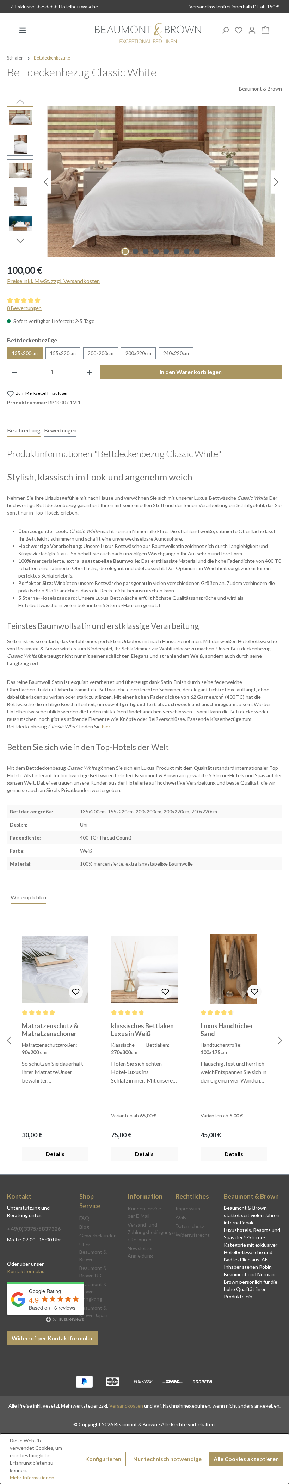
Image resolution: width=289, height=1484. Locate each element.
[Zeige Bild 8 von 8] (197, 251)
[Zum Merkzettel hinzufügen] (76, 992)
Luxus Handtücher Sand (227, 1029)
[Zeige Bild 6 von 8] (176, 251)
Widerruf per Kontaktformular (52, 1338)
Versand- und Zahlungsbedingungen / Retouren (152, 1232)
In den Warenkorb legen (191, 371)
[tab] (24, 430)
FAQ (84, 1218)
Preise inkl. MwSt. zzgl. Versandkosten (53, 281)
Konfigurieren (103, 1458)
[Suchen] (225, 30)
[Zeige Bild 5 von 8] (166, 251)
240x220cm (176, 353)
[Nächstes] (276, 181)
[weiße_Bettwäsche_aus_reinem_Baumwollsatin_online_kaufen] (161, 182)
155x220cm (63, 353)
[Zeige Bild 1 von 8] (125, 251)
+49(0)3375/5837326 (34, 1228)
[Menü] (22, 30)
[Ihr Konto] (252, 30)
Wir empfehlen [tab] (28, 897)
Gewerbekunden (98, 1236)
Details (55, 1154)
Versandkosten (126, 1406)
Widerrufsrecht (193, 1235)
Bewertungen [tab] (60, 430)
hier (106, 726)
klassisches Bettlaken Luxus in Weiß (142, 1029)
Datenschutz (190, 1226)
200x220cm (138, 353)
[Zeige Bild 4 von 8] (156, 251)
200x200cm (100, 353)
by (67, 1319)
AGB (181, 1217)
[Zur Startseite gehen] (148, 33)
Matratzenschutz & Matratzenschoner (50, 1029)
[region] (144, 182)
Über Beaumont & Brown (93, 1251)
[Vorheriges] (46, 181)
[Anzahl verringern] (14, 372)
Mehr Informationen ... (34, 1477)
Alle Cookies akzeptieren (246, 1458)
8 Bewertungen (24, 308)
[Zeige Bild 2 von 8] (136, 251)
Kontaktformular (25, 1271)
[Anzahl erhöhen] (89, 372)
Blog (84, 1227)
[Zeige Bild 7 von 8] (187, 251)
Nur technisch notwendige (167, 1458)
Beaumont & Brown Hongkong (93, 1291)
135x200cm (25, 353)
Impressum (188, 1208)
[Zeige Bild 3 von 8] (146, 251)
